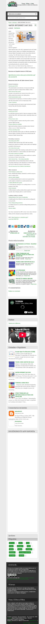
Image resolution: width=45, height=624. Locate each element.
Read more (27, 250)
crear (27, 543)
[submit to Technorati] (34, 226)
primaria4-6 (12, 552)
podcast (20, 549)
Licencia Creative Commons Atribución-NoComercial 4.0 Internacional (20, 578)
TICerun (9, 618)
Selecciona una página (15, 14)
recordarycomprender (24, 552)
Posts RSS (26, 623)
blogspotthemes (33, 620)
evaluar (11, 546)
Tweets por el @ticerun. (14, 323)
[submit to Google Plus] (16, 226)
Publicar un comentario (14, 291)
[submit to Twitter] (13, 226)
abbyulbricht (18, 411)
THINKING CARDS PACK (22, 382)
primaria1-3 (29, 549)
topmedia (21, 555)
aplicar (20, 543)
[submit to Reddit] (31, 226)
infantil (28, 546)
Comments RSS (34, 623)
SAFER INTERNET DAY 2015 (20, 25)
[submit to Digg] (22, 226)
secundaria (12, 555)
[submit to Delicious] (25, 226)
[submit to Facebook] (9, 226)
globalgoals (20, 546)
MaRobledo (17, 28)
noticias (11, 549)
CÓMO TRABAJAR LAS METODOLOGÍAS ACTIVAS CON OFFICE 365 (24, 395)
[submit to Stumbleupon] (19, 226)
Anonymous (18, 421)
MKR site (9, 621)
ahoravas (11, 543)
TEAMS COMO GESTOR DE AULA (24, 362)
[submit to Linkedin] (28, 226)
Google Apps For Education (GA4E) (25, 351)
